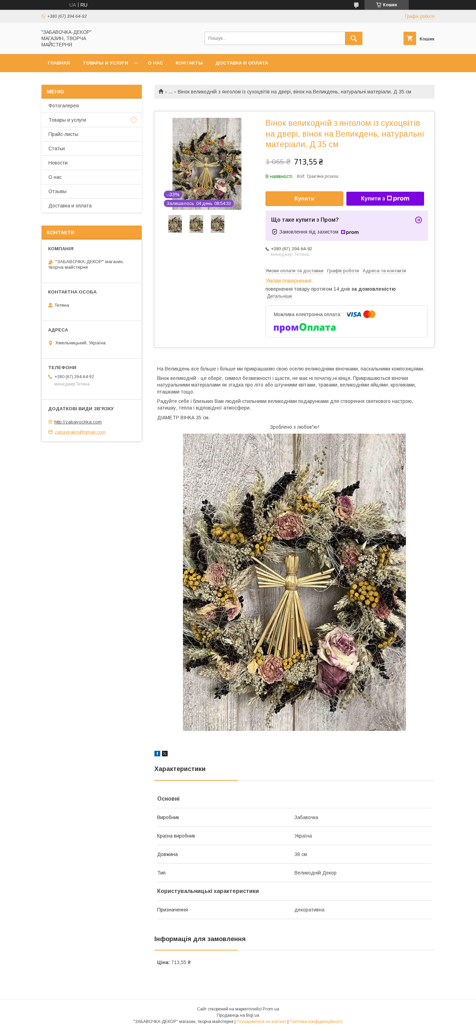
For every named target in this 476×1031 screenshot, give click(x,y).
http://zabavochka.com (78, 422)
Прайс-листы (63, 134)
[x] (165, 754)
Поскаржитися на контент (261, 1021)
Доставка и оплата (241, 63)
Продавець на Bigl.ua (238, 1015)
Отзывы (57, 191)
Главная (59, 63)
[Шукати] (353, 38)
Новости (58, 163)
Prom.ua (271, 1009)
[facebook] (157, 754)
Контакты (189, 63)
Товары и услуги (105, 63)
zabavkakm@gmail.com (80, 432)
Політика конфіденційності (316, 1021)
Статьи (56, 148)
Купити (304, 198)
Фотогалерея (63, 105)
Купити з (373, 198)
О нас (155, 63)
